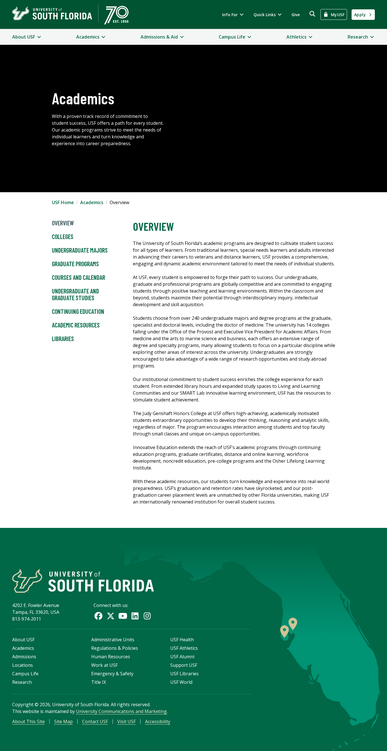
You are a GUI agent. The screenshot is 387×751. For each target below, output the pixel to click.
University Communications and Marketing (121, 711)
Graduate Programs (75, 263)
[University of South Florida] (83, 581)
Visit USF (126, 721)
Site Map (63, 721)
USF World (181, 682)
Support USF (183, 665)
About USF (23, 639)
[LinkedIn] (135, 616)
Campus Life (25, 673)
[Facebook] (98, 616)
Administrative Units (112, 639)
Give (296, 14)
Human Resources (110, 656)
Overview (63, 222)
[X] (111, 616)
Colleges (62, 236)
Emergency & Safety (112, 673)
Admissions (24, 656)
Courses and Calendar (78, 277)
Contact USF (95, 721)
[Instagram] (147, 616)
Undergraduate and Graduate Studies (75, 294)
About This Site (28, 721)
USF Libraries (184, 673)
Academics (91, 202)
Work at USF (104, 665)
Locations (22, 665)
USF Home (63, 202)
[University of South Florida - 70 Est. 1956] (70, 14)
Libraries (63, 338)
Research (22, 682)
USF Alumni (182, 656)
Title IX (98, 682)
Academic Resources (76, 324)
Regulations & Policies (114, 648)
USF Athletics (184, 648)
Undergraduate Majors (80, 250)
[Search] (312, 13)
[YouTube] (123, 616)
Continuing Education (78, 311)
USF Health (182, 639)
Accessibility (157, 721)
